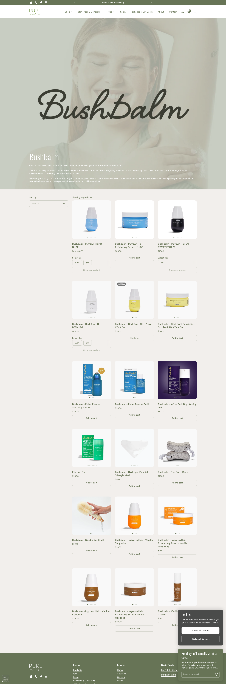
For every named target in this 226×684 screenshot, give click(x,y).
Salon (75, 677)
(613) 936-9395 (168, 675)
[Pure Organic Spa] (35, 12)
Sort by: (33, 197)
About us (121, 673)
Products (77, 670)
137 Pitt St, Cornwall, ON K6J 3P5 (176, 670)
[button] (195, 12)
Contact (121, 677)
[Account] (182, 12)
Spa (75, 673)
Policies (121, 680)
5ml (87, 262)
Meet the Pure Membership (113, 3)
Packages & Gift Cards (84, 680)
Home (120, 670)
